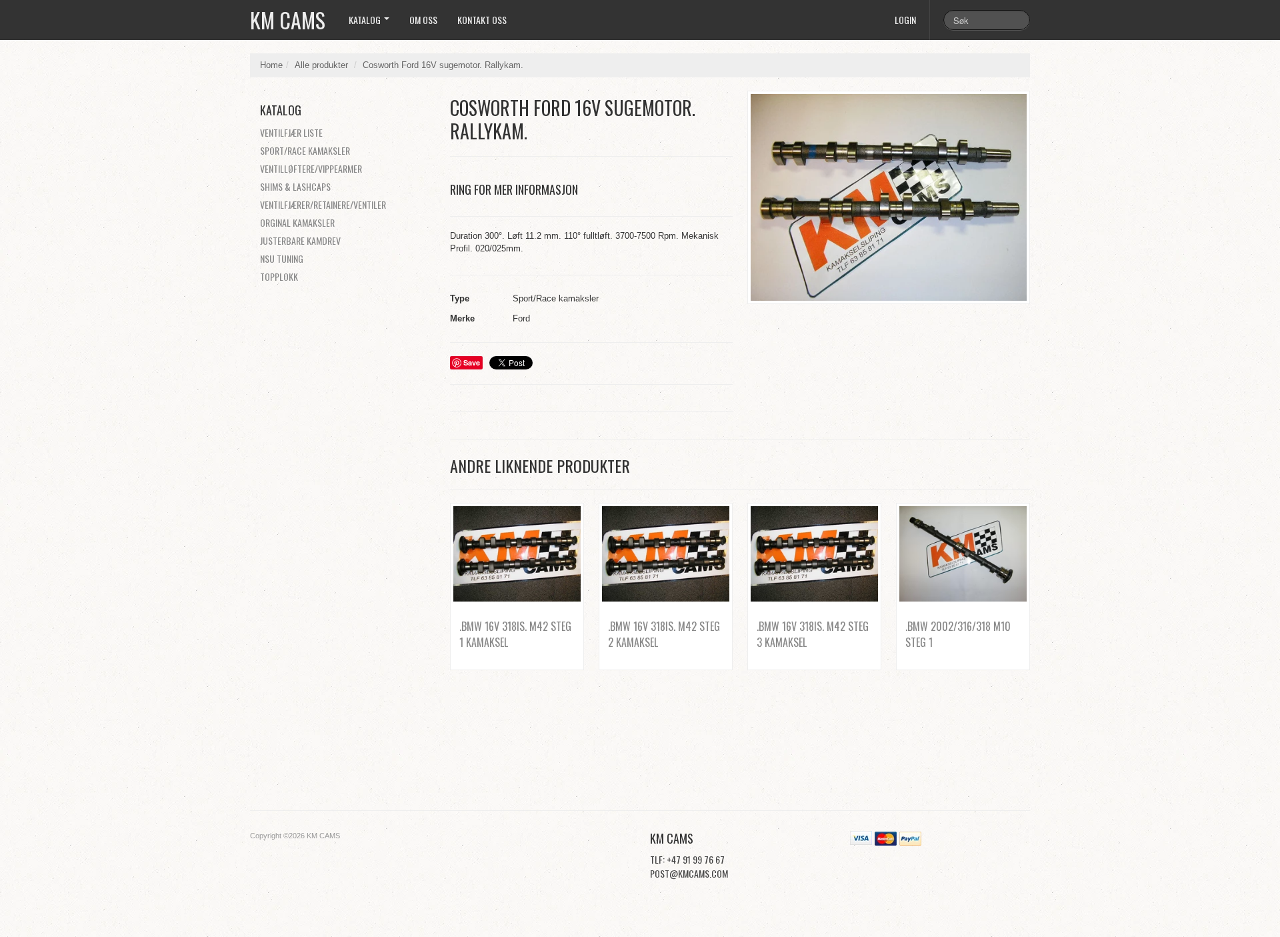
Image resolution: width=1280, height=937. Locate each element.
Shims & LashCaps (295, 186)
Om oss (423, 20)
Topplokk (279, 276)
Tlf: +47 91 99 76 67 (687, 859)
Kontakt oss (482, 20)
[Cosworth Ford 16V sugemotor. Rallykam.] (888, 197)
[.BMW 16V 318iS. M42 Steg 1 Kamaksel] (517, 554)
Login (905, 20)
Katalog (366, 20)
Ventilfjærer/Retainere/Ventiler (323, 204)
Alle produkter (321, 65)
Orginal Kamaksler (297, 222)
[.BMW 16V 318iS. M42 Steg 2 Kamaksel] (665, 554)
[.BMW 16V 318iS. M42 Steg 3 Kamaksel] (814, 554)
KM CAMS (287, 19)
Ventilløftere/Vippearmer (311, 168)
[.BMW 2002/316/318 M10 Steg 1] (963, 554)
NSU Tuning (281, 258)
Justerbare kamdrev (300, 240)
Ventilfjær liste (291, 132)
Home (271, 65)
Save (471, 362)
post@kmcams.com (689, 873)
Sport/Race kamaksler (305, 150)
